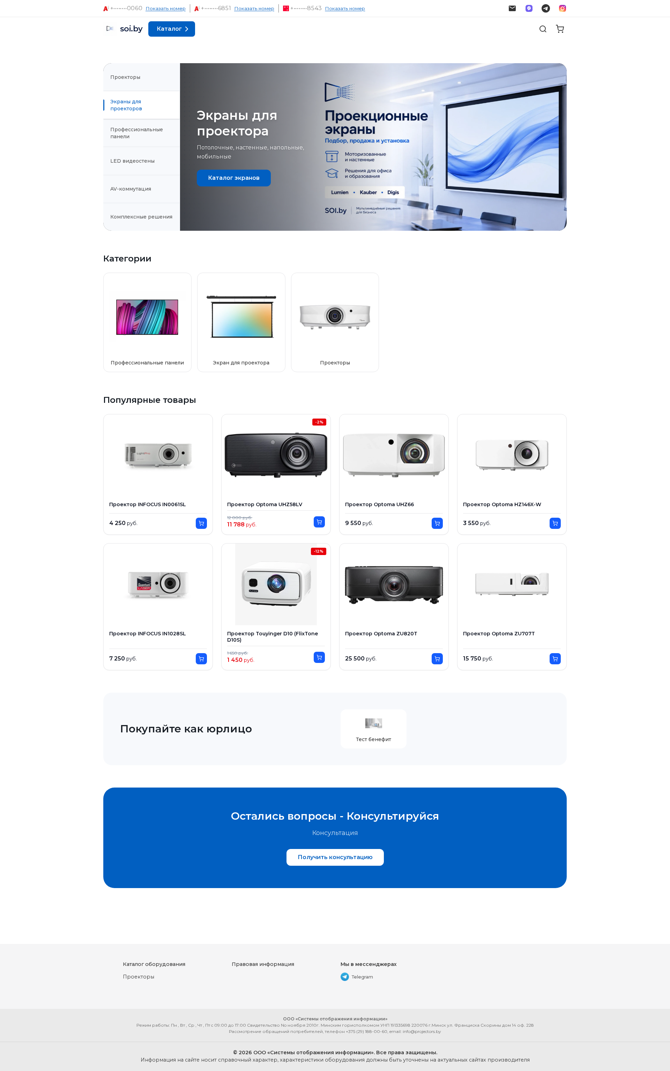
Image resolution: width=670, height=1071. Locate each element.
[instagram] (562, 8)
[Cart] (560, 29)
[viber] (529, 8)
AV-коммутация (130, 189)
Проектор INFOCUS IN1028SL (147, 634)
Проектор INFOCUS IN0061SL (147, 505)
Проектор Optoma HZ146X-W (502, 505)
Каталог (169, 28)
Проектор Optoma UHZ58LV (264, 505)
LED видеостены (132, 161)
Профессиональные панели (136, 133)
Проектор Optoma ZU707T (499, 634)
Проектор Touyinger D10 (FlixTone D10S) (272, 637)
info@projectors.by (422, 1031)
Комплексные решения (141, 217)
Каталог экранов (234, 178)
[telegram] (546, 8)
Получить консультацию (335, 857)
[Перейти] (201, 523)
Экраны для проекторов (126, 105)
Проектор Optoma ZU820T (381, 634)
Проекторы (125, 77)
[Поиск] (543, 29)
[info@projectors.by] (512, 8)
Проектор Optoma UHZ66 (379, 505)
